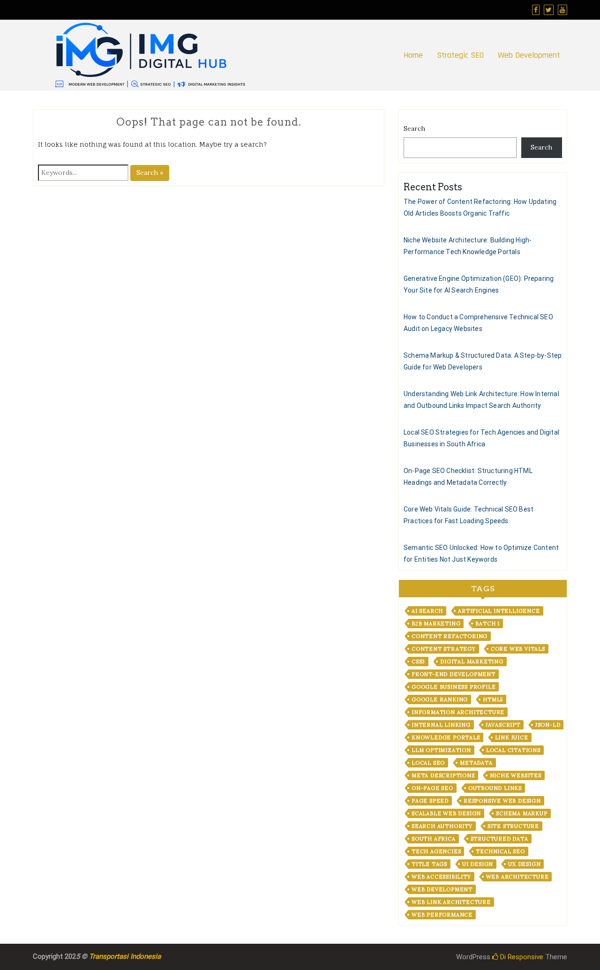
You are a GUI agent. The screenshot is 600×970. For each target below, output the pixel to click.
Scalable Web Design (446, 813)
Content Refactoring (450, 636)
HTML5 (493, 699)
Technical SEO (500, 851)
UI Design (477, 864)
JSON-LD (548, 725)
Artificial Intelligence (499, 611)
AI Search (427, 611)
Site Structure (513, 826)
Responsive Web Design (502, 800)
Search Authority (442, 826)
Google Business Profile (453, 687)
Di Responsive (520, 957)
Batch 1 (487, 623)
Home (413, 55)
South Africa (434, 838)
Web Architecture (517, 876)
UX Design (524, 864)
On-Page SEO (432, 788)
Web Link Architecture (451, 902)
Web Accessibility (441, 876)
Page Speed (430, 800)
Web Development (529, 55)
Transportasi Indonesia (125, 956)
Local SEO (428, 762)
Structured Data (499, 838)
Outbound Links (495, 788)
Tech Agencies (436, 851)
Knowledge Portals (446, 737)
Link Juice (511, 737)
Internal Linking (441, 725)
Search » (149, 172)
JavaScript (503, 725)
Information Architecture (458, 712)
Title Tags (429, 864)
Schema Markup (521, 813)
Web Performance (442, 914)
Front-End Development (453, 674)
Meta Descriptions (443, 775)
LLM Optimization (441, 750)
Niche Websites (515, 775)
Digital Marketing (471, 661)
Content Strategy (444, 649)
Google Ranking (440, 699)
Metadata (476, 762)
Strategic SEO (460, 55)
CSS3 (418, 661)
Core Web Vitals (518, 649)
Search (414, 128)
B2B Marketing (436, 623)
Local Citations (513, 750)
